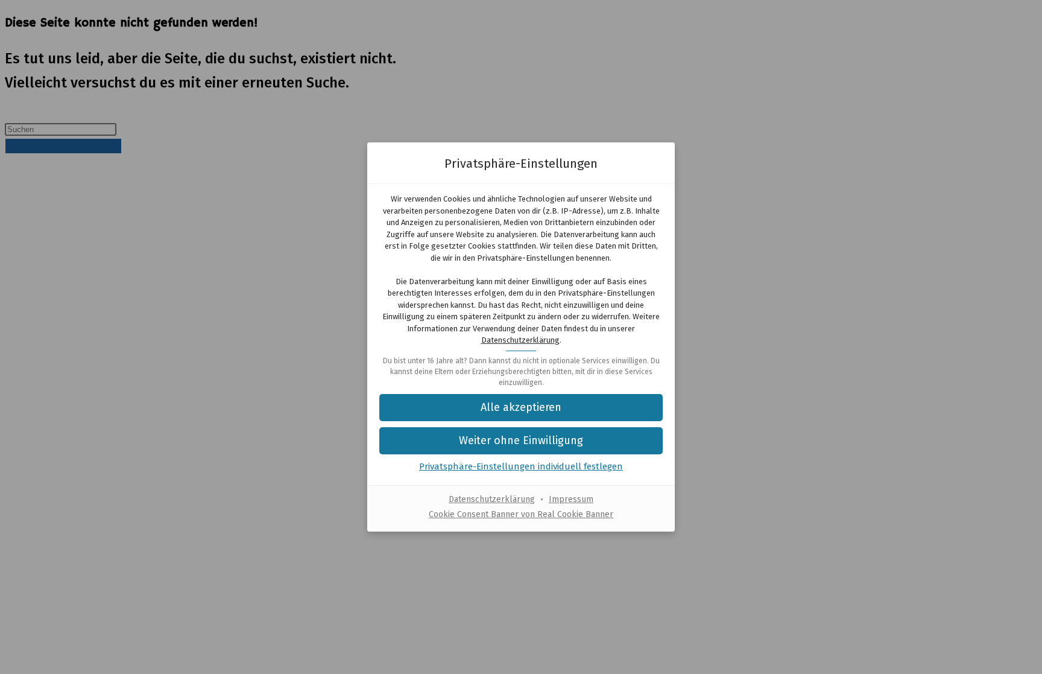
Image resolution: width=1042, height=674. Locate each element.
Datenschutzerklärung (520, 340)
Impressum (571, 499)
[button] (521, 440)
